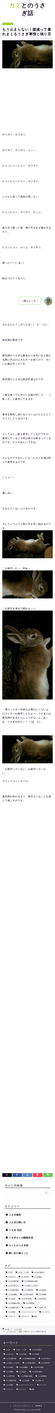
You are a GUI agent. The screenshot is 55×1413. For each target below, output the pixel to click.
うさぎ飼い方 (41, 1307)
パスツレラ (24, 1316)
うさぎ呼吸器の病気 (31, 1281)
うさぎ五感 (24, 1277)
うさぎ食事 (27, 1307)
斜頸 (35, 1316)
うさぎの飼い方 (17, 1222)
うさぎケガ (11, 1277)
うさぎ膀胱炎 (30, 1303)
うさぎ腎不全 (41, 1299)
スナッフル (45, 1312)
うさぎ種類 (42, 1294)
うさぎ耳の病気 (26, 1299)
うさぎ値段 (37, 1277)
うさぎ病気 (15, 1214)
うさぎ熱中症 (28, 1290)
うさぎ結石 (11, 1299)
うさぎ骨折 (11, 1312)
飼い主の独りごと (18, 1253)
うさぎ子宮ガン (13, 1285)
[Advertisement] (27, 100)
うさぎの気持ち (39, 1272)
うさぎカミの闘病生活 (21, 1237)
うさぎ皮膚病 (12, 1294)
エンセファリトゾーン (28, 1312)
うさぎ (10, 1272)
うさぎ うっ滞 (23, 1272)
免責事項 (38, 1406)
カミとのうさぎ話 (18, 1245)
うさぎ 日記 (8, 24)
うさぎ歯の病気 (13, 1290)
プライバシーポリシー (21, 1406)
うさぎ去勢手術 (13, 1281)
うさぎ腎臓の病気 (14, 1303)
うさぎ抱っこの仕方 (31, 1285)
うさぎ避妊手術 (13, 1307)
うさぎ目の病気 (27, 1294)
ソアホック (11, 1316)
